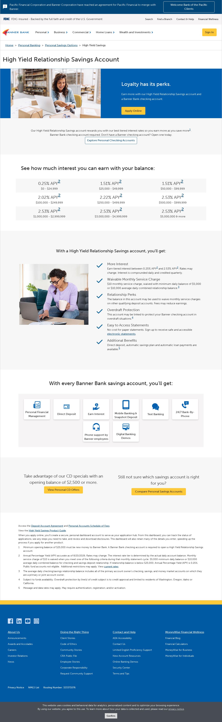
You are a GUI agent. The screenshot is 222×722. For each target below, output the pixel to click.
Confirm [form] (111, 716)
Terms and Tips (121, 673)
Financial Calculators (176, 644)
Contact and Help (124, 632)
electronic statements (121, 334)
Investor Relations (18, 655)
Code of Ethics (68, 644)
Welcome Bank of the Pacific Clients (188, 6)
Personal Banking (29, 45)
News (11, 661)
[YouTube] (27, 621)
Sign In (209, 32)
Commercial (80, 32)
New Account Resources (126, 655)
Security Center (121, 667)
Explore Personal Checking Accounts (111, 140)
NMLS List (33, 687)
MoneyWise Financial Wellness (184, 632)
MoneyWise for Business (178, 649)
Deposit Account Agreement (47, 525)
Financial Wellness (208, 19)
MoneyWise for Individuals (179, 655)
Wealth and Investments (135, 32)
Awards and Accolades (20, 644)
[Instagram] (36, 621)
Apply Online (133, 110)
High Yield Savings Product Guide (47, 530)
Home (9, 45)
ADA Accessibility (122, 638)
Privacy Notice (16, 687)
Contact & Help (185, 19)
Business (59, 32)
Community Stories (71, 649)
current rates (111, 566)
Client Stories (67, 638)
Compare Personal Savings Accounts (158, 491)
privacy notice (176, 709)
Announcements (17, 638)
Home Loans (104, 32)
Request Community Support (76, 673)
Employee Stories (70, 661)
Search (149, 19)
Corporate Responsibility (73, 667)
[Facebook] (10, 621)
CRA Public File (68, 655)
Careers (12, 649)
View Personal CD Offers (63, 489)
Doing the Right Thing (74, 632)
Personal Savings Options (61, 45)
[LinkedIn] (19, 621)
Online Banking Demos (125, 661)
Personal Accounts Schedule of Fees (89, 525)
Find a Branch (164, 19)
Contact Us (119, 644)
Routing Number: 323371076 (59, 687)
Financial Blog (172, 638)
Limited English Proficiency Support (132, 649)
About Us (14, 632)
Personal (40, 32)
